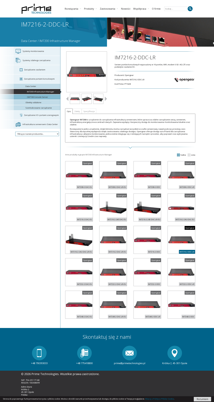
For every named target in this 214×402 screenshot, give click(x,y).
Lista (193, 155)
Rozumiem (202, 399)
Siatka (183, 155)
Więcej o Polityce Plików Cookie (159, 398)
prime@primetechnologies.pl (129, 363)
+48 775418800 (84, 363)
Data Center (29, 41)
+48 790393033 (39, 363)
